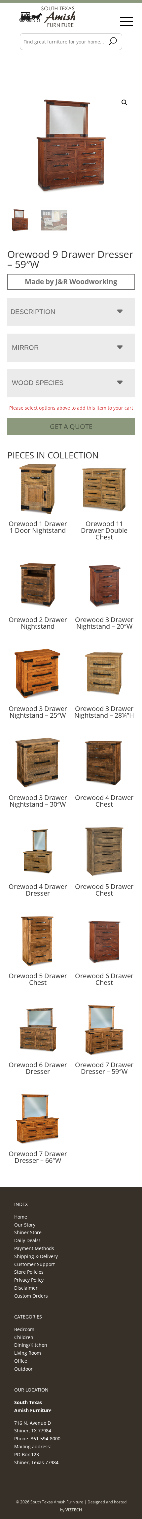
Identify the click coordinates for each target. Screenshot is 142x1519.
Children (23, 1337)
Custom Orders (31, 1296)
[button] (124, 103)
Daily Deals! (27, 1240)
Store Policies (29, 1272)
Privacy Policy (29, 1280)
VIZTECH (73, 1510)
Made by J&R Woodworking (71, 281)
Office (20, 1361)
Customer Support (34, 1264)
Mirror (25, 347)
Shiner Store (28, 1232)
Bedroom (24, 1329)
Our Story (24, 1225)
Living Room (27, 1353)
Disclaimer (26, 1288)
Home (20, 1217)
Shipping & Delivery (36, 1256)
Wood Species (37, 382)
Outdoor (23, 1369)
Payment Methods (34, 1248)
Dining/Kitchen (30, 1345)
